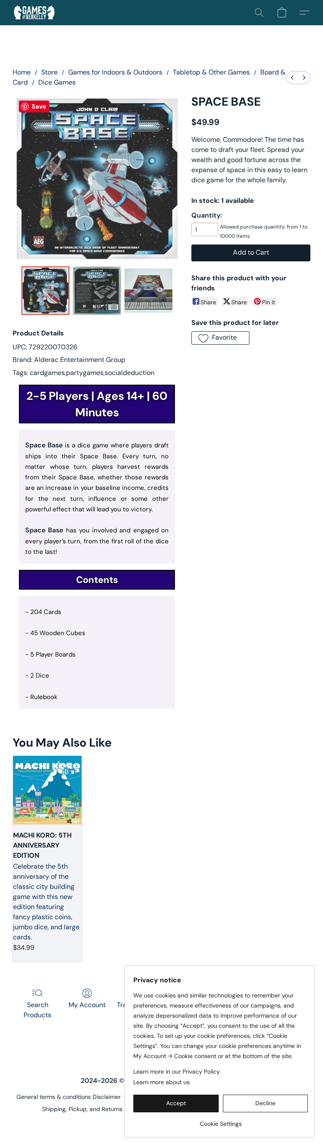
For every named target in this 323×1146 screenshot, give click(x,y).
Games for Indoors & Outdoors (115, 72)
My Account (87, 1004)
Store (49, 72)
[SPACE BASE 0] (45, 290)
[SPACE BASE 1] (97, 290)
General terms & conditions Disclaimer (68, 1097)
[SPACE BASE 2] (148, 290)
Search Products (37, 1009)
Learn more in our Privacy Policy (176, 1071)
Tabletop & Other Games (211, 72)
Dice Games (57, 82)
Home (22, 72)
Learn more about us (161, 1082)
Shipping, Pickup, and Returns (82, 1109)
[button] (34, 12)
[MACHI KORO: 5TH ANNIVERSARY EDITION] (47, 790)
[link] (220, 1120)
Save (39, 106)
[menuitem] (292, 78)
